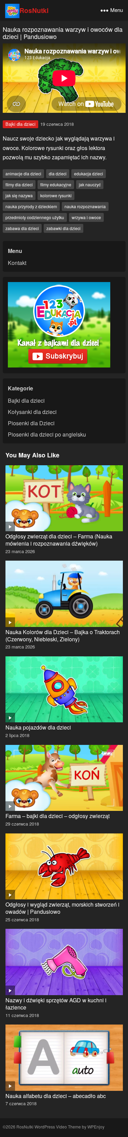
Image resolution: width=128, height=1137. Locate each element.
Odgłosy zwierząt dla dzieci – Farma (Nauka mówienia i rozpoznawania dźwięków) (58, 539)
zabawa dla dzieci (22, 228)
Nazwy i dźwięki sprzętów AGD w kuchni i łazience (55, 1003)
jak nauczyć (90, 184)
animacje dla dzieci (23, 173)
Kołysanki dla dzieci (32, 412)
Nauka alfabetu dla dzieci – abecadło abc (55, 1096)
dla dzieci (58, 173)
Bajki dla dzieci (20, 124)
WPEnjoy (95, 1126)
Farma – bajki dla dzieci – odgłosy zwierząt (57, 816)
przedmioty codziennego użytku (34, 217)
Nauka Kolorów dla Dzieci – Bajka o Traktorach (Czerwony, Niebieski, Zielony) (62, 635)
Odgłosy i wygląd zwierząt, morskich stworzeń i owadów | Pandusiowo (62, 907)
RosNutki (33, 10)
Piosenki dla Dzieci (31, 423)
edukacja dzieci (88, 173)
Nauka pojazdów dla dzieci (38, 727)
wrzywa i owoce (86, 217)
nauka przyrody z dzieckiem (31, 206)
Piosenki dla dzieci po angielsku (47, 434)
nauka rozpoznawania (85, 206)
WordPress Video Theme (57, 1126)
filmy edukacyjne (55, 184)
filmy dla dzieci (19, 184)
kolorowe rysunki (56, 195)
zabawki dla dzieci (63, 228)
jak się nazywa (19, 195)
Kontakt (17, 263)
